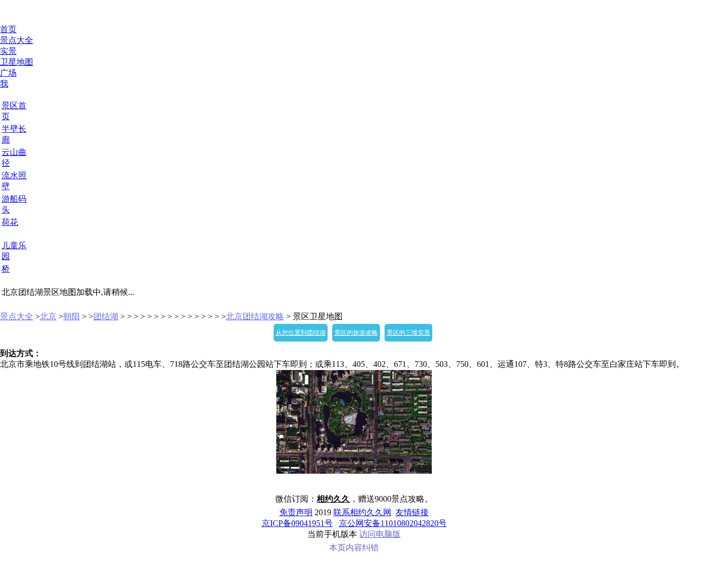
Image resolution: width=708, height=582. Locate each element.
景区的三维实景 (408, 332)
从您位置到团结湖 (300, 332)
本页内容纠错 (354, 547)
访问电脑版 (380, 534)
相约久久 (333, 498)
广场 (8, 72)
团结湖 (105, 316)
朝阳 (71, 316)
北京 (48, 316)
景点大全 (16, 40)
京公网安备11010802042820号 (393, 523)
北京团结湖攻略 (255, 316)
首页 (8, 29)
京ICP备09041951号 (297, 523)
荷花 (10, 222)
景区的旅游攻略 (356, 332)
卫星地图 (16, 62)
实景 (8, 51)
